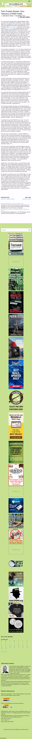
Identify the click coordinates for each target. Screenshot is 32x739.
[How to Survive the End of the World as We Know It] (16, 452)
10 (5, 644)
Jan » (6, 651)
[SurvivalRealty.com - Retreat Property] (16, 244)
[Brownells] (16, 426)
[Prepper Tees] (16, 609)
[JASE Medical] (16, 579)
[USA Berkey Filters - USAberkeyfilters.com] (16, 521)
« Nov (2, 651)
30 (1, 648)
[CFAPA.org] (16, 594)
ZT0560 (17, 49)
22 (27, 646)
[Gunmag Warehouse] (16, 302)
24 (5, 647)
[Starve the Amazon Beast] (16, 536)
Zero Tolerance (9, 28)
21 (23, 646)
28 (23, 647)
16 (1, 646)
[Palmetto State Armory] (16, 374)
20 (18, 646)
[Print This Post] (18, 17)
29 (27, 647)
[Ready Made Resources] (16, 279)
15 (27, 644)
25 (10, 647)
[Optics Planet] (16, 563)
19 (14, 646)
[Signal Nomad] (16, 348)
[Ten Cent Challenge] (16, 625)
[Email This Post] (19, 17)
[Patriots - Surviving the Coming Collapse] (16, 325)
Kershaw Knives (13, 27)
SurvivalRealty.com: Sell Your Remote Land (12, 203)
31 (5, 648)
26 (14, 647)
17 (5, 646)
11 (10, 644)
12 (14, 644)
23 (1, 647)
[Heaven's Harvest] (16, 475)
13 (18, 644)
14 (23, 644)
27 (18, 647)
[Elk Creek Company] (16, 401)
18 (10, 646)
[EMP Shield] (16, 505)
